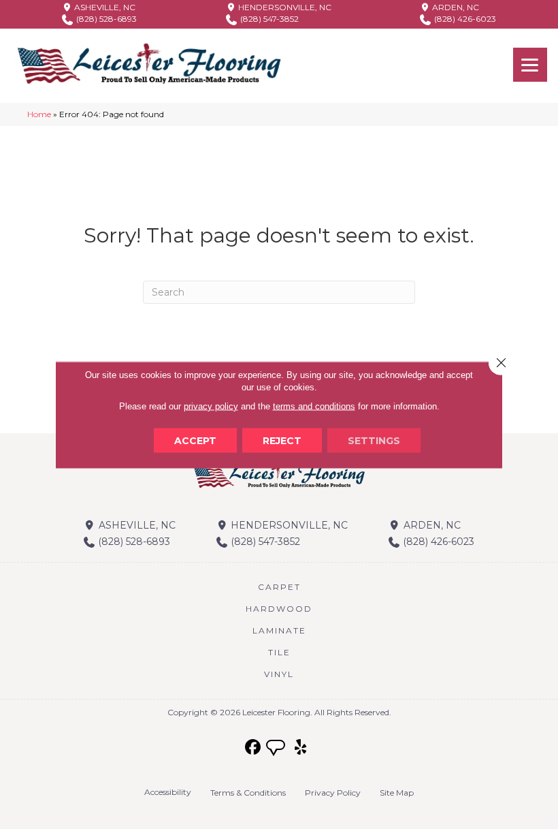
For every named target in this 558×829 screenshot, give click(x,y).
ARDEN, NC (454, 7)
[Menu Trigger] (530, 65)
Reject (282, 440)
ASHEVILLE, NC (103, 7)
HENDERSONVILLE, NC (283, 7)
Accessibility (167, 792)
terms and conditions (314, 406)
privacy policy (211, 406)
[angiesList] (276, 749)
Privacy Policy (333, 792)
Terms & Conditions (248, 792)
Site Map (397, 792)
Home (39, 114)
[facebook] (253, 747)
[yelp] (301, 747)
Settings (374, 440)
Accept (195, 440)
